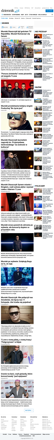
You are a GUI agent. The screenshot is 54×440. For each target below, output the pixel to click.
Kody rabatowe (23, 421)
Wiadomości (14, 424)
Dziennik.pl (14, 417)
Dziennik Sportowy (36, 18)
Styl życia (32, 428)
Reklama (15, 434)
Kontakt (5, 434)
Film (21, 427)
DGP (32, 8)
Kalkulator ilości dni (46, 421)
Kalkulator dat (45, 419)
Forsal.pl (2, 424)
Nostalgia (11, 18)
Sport (13, 425)
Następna (28, 410)
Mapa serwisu (46, 434)
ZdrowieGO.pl (37, 8)
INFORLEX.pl (27, 8)
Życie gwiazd (23, 425)
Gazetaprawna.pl (4, 421)
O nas (9, 434)
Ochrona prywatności (36, 434)
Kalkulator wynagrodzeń (47, 428)
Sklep (51, 8)
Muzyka (22, 428)
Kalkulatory (45, 417)
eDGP (2, 422)
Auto (13, 419)
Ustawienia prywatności (25, 436)
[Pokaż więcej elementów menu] (52, 14)
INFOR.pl (16, 8)
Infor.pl (2, 419)
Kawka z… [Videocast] (26, 18)
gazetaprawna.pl (45, 8)
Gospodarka (14, 422)
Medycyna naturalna (34, 424)
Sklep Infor (3, 428)
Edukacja (22, 422)
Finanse (31, 421)
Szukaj (50, 10)
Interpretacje (3, 427)
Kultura (21, 430)
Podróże (13, 428)
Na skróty (3, 417)
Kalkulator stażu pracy (46, 422)
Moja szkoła (22, 424)
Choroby (32, 425)
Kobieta (22, 419)
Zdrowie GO (17, 18)
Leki (31, 422)
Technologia (14, 421)
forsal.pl (21, 8)
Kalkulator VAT (45, 424)
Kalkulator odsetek (46, 425)
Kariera (20, 434)
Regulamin (26, 434)
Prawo (31, 419)
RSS (34, 436)
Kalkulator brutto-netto (47, 427)
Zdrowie (13, 427)
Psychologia (32, 427)
